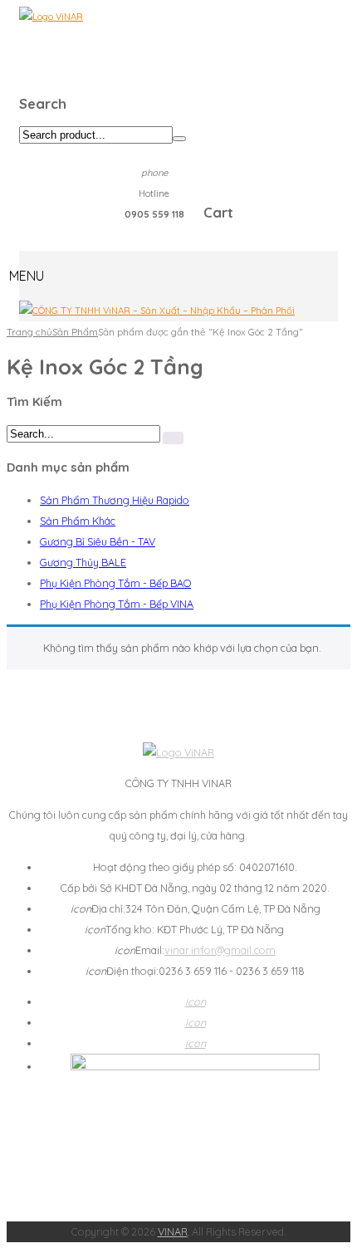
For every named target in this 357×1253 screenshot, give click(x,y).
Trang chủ (29, 331)
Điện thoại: (122, 970)
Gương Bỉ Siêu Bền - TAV (97, 541)
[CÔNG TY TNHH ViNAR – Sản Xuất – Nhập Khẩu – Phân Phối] (157, 310)
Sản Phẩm (75, 331)
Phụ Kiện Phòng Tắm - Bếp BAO (115, 583)
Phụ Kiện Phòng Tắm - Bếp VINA (116, 603)
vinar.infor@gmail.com (220, 950)
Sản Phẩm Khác (77, 520)
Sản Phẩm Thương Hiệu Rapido (114, 500)
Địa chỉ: (98, 908)
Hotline (154, 193)
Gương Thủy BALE (83, 562)
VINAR (173, 1231)
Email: (139, 950)
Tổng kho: (121, 929)
